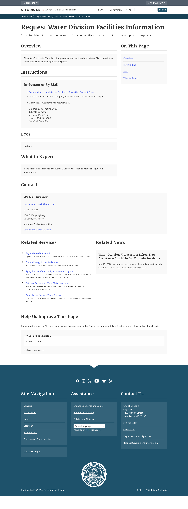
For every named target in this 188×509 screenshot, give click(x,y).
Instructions (129, 64)
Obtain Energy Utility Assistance (42, 262)
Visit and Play (30, 432)
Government (116, 9)
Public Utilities (68, 16)
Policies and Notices (84, 419)
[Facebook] (77, 381)
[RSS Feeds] (110, 381)
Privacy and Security (84, 412)
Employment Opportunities (37, 439)
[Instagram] (83, 381)
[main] (94, 190)
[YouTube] (97, 381)
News (128, 9)
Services (102, 9)
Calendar (28, 425)
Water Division (84, 16)
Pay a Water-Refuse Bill (38, 253)
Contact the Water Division (37, 229)
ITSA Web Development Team (48, 490)
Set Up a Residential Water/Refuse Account (47, 283)
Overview (128, 58)
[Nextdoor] (104, 381)
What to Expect (131, 78)
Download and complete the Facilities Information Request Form (61, 92)
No (39, 341)
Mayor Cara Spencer (65, 9)
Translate (96, 429)
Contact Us (129, 429)
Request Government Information (140, 442)
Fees (125, 71)
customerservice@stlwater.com (39, 204)
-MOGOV (36, 10)
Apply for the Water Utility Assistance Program (49, 271)
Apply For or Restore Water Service (43, 295)
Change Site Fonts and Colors (88, 405)
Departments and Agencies (47, 16)
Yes (30, 341)
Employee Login (32, 451)
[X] (89, 381)
